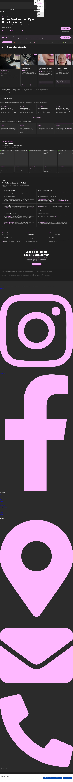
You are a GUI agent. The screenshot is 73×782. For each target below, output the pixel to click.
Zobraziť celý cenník (65, 31)
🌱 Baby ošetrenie (66, 42)
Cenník (35, 10)
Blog (38, 12)
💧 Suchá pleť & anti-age (26, 42)
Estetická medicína (3, 507)
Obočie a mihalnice (40, 6)
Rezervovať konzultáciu (65, 37)
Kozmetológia (39, 3)
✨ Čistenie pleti (48, 42)
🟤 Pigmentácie (16, 42)
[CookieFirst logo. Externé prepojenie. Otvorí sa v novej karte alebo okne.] (1, 775)
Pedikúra (38, 9)
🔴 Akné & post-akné (7, 42)
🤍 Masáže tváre (57, 42)
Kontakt (35, 11)
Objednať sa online (65, 28)
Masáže (38, 11)
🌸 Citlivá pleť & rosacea (38, 42)
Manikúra (36, 4)
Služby (38, 1)
